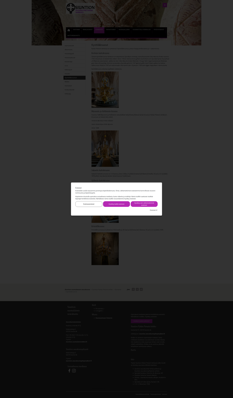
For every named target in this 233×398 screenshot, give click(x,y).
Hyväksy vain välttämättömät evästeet (144, 204)
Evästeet (154, 210)
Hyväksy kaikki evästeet (116, 204)
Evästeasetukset (88, 204)
